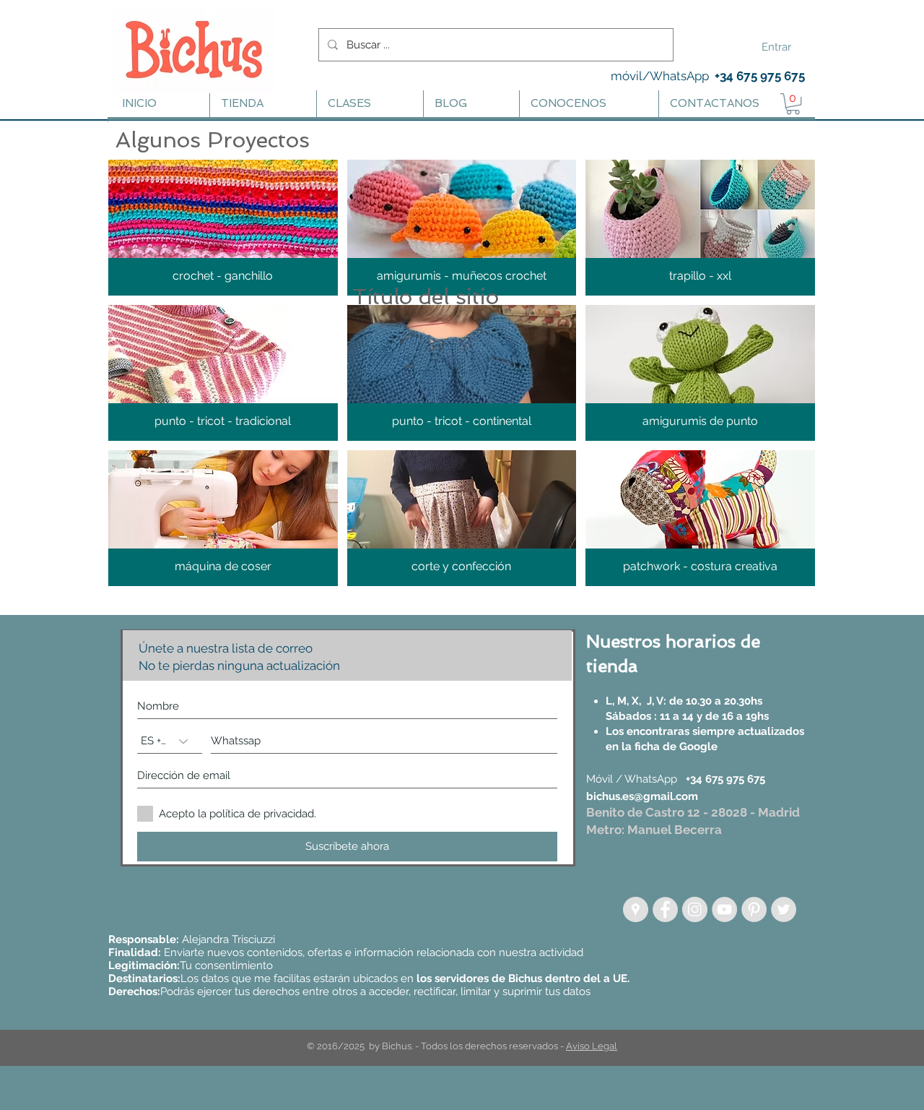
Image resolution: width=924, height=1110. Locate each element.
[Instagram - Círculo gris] (694, 909)
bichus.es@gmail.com (642, 796)
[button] (223, 228)
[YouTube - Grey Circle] (724, 909)
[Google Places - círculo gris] (635, 909)
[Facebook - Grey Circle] (665, 909)
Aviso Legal (591, 1046)
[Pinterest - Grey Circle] (754, 909)
